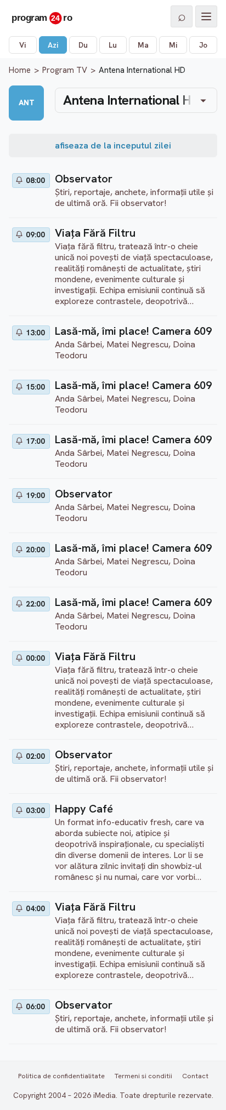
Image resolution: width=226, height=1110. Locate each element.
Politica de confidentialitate (61, 1075)
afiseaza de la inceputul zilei (113, 145)
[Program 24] (42, 16)
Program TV (64, 70)
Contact (195, 1075)
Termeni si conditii (143, 1075)
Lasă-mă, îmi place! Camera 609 (133, 331)
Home (20, 70)
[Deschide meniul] (206, 16)
